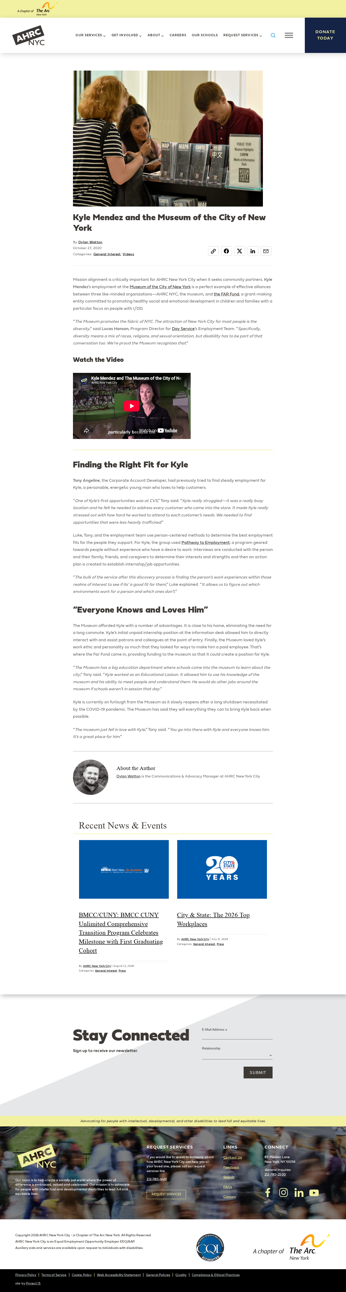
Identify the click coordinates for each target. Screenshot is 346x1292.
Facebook (226, 251)
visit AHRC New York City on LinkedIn (299, 1192)
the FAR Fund (226, 294)
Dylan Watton (90, 242)
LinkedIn (253, 251)
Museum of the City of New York (160, 287)
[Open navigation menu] (288, 35)
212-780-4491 (157, 1179)
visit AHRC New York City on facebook (268, 1192)
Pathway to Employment (205, 543)
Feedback (231, 1167)
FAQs (227, 1187)
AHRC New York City (28, 35)
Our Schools (205, 35)
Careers (178, 35)
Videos (128, 254)
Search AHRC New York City (273, 35)
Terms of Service (53, 1275)
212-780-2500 (275, 1174)
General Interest (107, 254)
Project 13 (33, 1283)
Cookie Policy (82, 1275)
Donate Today (325, 35)
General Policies (158, 1275)
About (154, 35)
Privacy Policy (25, 1275)
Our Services (89, 35)
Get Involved (125, 35)
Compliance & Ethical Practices (216, 1275)
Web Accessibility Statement (119, 1275)
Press (122, 970)
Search (228, 1177)
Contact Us (232, 1157)
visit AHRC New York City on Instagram (283, 1192)
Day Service (183, 329)
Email (266, 251)
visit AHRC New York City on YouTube (314, 1192)
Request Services (240, 35)
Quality (180, 1275)
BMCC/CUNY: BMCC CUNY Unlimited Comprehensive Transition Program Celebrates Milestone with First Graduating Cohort (121, 933)
